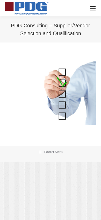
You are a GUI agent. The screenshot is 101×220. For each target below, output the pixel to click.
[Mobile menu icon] (93, 8)
